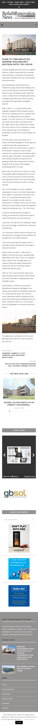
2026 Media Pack (8, 689)
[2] (20, 268)
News (4, 2)
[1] (19, 258)
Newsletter (6, 703)
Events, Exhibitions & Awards (19, 4)
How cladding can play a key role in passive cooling (26, 668)
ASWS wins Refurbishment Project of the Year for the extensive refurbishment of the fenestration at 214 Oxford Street (25, 653)
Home (4, 685)
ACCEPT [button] (19, 722)
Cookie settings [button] (29, 719)
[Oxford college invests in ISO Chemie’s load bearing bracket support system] (19, 388)
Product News (30, 2)
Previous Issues (7, 699)
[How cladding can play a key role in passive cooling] (8, 669)
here (9, 341)
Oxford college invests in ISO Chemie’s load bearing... (19, 403)
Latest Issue (6, 694)
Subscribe (5, 708)
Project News (19, 2)
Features (10, 2)
